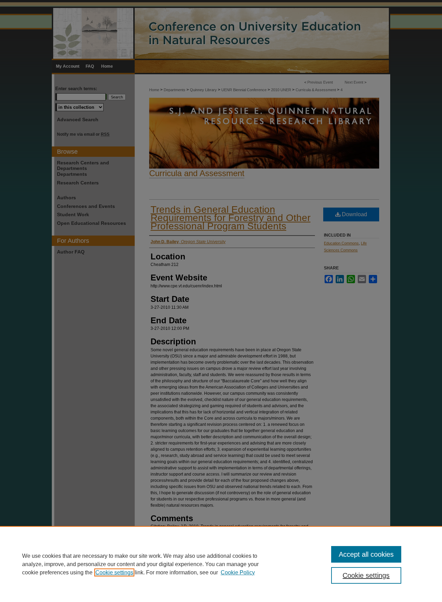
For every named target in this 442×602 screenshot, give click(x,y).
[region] (221, 564)
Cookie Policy (238, 572)
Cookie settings (114, 572)
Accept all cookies (366, 554)
